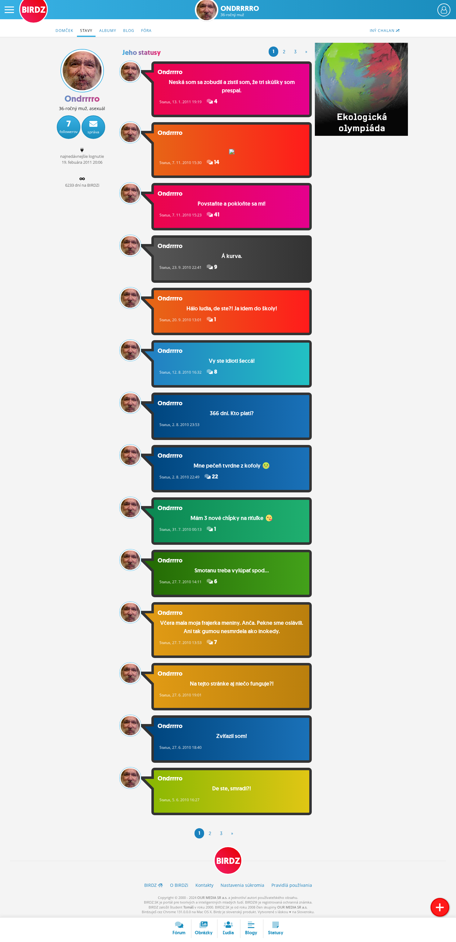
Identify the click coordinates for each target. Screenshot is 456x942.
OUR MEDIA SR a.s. (212, 897)
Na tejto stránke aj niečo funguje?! (232, 683)
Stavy (86, 30)
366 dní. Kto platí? (232, 413)
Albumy (107, 30)
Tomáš (188, 907)
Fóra (146, 30)
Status (164, 101)
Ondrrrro (240, 11)
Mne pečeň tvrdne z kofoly (228, 465)
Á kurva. (231, 256)
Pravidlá (291, 885)
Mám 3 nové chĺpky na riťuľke (227, 518)
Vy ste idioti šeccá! (232, 361)
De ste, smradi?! (231, 788)
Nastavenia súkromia (242, 885)
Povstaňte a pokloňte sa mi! (232, 203)
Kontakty (204, 885)
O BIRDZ (179, 885)
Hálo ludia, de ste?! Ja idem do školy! (231, 308)
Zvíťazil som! (231, 736)
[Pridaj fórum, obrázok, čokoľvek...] (440, 907)
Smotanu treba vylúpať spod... (231, 570)
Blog (128, 30)
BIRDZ (228, 861)
